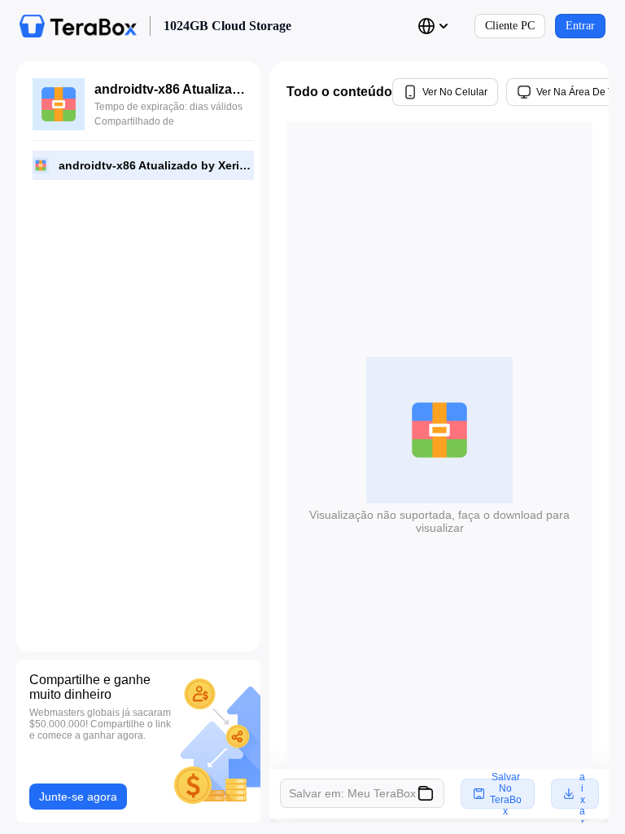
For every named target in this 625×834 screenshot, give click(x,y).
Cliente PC (510, 26)
